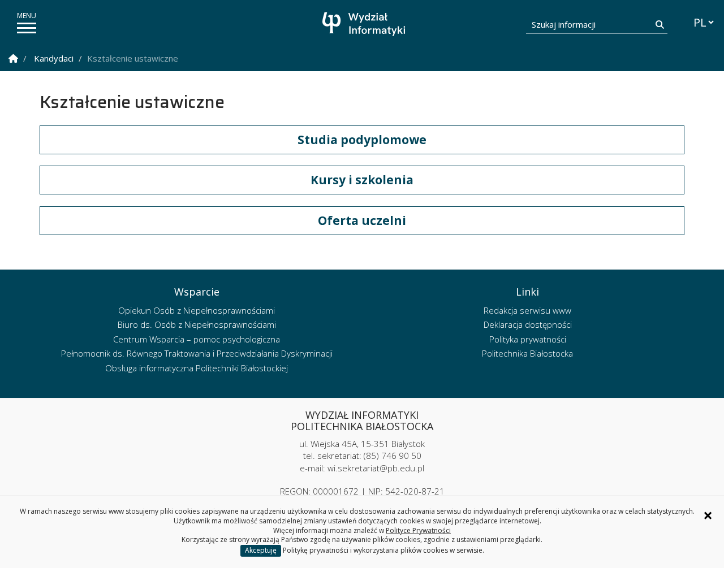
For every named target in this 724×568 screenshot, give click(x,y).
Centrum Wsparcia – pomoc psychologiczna (196, 339)
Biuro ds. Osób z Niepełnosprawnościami (197, 324)
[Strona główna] (364, 24)
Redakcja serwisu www (527, 310)
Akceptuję (261, 550)
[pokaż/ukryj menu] (26, 28)
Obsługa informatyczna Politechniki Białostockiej (196, 368)
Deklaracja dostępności (528, 324)
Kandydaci (54, 58)
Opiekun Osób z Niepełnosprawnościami (196, 310)
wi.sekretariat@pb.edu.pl (375, 468)
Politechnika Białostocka (527, 353)
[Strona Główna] (13, 58)
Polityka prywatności (527, 339)
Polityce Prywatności (418, 530)
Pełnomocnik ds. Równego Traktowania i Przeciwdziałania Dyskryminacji (197, 353)
